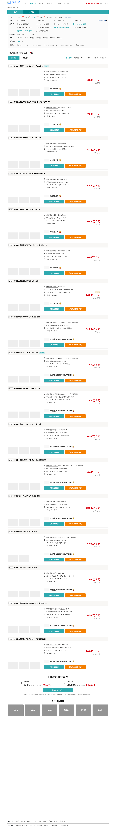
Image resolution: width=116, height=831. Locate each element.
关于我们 (66, 3)
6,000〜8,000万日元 (37, 45)
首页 (25, 3)
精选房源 (25, 58)
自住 (26, 45)
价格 (95, 58)
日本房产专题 (64, 825)
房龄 (88, 58)
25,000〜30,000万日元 (66, 45)
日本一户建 (32, 825)
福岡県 (42, 17)
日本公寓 (24, 825)
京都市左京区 (54, 143)
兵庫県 (56, 821)
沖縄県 (60, 17)
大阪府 (27, 17)
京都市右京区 (54, 645)
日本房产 (31, 3)
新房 (15, 11)
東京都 (19, 17)
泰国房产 (41, 3)
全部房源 (13, 58)
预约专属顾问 (55, 94)
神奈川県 (49, 17)
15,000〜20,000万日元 (51, 45)
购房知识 (46, 825)
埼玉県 (34, 821)
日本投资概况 (54, 825)
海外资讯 (49, 3)
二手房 (31, 11)
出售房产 (59, 3)
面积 (82, 58)
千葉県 (50, 821)
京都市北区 (53, 179)
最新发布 (76, 58)
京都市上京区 (54, 286)
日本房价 (39, 825)
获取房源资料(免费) (76, 94)
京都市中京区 (54, 72)
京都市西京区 (54, 107)
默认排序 (69, 58)
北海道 (55, 17)
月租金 (102, 58)
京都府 (34, 17)
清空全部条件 (80, 45)
